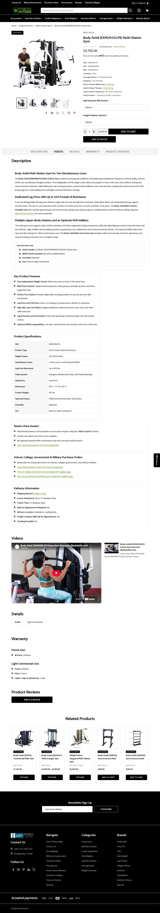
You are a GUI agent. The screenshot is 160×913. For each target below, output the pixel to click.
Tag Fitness (122, 860)
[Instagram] (18, 869)
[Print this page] (57, 112)
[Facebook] (46, 112)
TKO (119, 851)
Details (75, 151)
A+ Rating (110, 84)
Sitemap (49, 884)
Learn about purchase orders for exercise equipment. (40, 467)
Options (24, 777)
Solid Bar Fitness (124, 880)
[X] (63, 112)
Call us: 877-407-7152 (23, 849)
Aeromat (121, 870)
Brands (121, 835)
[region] (56, 377)
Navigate (52, 835)
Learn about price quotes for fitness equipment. (38, 445)
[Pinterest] (74, 112)
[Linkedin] (68, 112)
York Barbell (122, 856)
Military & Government (56, 856)
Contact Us (16, 2)
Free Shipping (52, 851)
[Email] (52, 112)
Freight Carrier (39, 493)
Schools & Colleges (54, 875)
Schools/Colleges (92, 2)
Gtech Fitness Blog (54, 841)
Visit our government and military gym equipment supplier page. (45, 476)
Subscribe (106, 809)
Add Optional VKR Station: (96, 100)
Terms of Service (53, 880)
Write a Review (119, 46)
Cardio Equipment (53, 18)
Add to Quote (99, 139)
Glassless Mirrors (88, 18)
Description (39, 151)
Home (13, 25)
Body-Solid (88, 32)
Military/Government (33, 2)
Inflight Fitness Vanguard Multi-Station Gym (80, 758)
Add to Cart (128, 131)
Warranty (92, 151)
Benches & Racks (33, 18)
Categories (89, 835)
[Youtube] (28, 869)
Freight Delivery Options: (95, 115)
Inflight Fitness (123, 865)
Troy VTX (121, 846)
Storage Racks (106, 18)
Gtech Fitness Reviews (56, 870)
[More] (22, 18)
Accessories (16, 18)
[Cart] (147, 10)
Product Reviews (117, 151)
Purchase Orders (51, 2)
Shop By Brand (142, 18)
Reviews (78, 2)
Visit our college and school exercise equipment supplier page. (44, 471)
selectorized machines (24, 213)
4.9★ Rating (108, 88)
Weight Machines (124, 18)
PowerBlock (122, 875)
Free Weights (71, 18)
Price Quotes (66, 2)
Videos (58, 151)
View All (120, 884)
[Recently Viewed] (139, 10)
